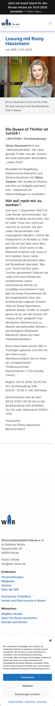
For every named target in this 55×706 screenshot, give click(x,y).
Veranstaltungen (12, 577)
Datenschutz (30, 701)
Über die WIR (10, 589)
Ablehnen (27, 685)
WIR (13, 49)
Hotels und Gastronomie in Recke (23, 600)
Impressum (42, 701)
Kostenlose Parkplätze (16, 596)
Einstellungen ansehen (27, 694)
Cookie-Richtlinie (15, 701)
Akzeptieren (27, 677)
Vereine (6, 585)
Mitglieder (8, 581)
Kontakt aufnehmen (14, 622)
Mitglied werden (12, 613)
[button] (50, 640)
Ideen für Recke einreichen (19, 618)
